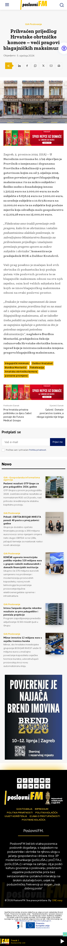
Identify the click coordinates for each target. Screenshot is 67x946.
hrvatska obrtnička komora (21, 371)
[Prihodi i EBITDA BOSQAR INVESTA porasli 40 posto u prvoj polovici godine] (55, 523)
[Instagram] (25, 786)
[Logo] (33, 798)
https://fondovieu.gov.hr (23, 921)
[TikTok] (25, 780)
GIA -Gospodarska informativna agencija (21, 478)
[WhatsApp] (35, 65)
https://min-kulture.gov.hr (42, 921)
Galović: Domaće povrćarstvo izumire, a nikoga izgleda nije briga (50, 413)
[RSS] (42, 786)
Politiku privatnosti (37, 450)
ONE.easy (57, 900)
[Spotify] (19, 780)
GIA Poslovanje (33, 24)
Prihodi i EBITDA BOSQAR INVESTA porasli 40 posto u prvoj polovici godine (22, 520)
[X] (43, 65)
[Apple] (47, 786)
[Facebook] (27, 65)
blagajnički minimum (17, 363)
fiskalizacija (37, 367)
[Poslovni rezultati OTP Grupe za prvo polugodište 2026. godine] (55, 487)
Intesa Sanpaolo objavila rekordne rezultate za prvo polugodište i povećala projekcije (22, 611)
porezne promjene (16, 375)
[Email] (50, 65)
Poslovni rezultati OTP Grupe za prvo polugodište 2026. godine (21, 485)
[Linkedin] (19, 65)
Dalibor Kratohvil (42, 363)
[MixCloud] (47, 780)
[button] (62, 941)
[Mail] (36, 786)
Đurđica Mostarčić (15, 367)
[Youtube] (42, 780)
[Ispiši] (58, 65)
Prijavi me (58, 441)
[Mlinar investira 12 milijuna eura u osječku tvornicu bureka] (55, 643)
